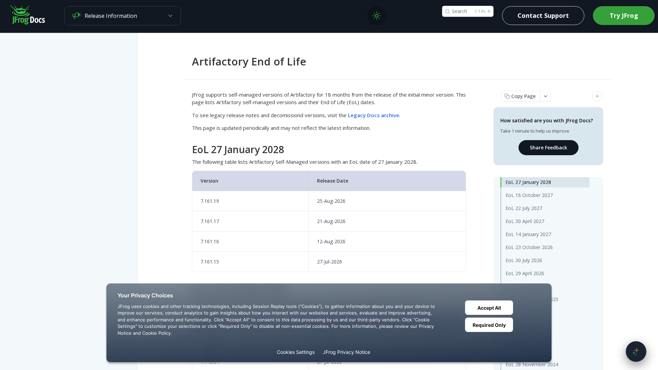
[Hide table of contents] (597, 96)
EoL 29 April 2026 (524, 273)
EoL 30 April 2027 (524, 221)
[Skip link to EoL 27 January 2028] (187, 149)
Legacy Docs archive (373, 115)
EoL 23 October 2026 (529, 247)
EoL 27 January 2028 (528, 182)
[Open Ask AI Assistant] (636, 351)
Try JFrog (624, 15)
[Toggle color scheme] (376, 15)
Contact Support (543, 15)
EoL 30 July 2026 (523, 260)
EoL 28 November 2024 (531, 364)
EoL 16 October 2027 (529, 195)
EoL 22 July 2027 (523, 208)
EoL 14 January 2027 (528, 234)
